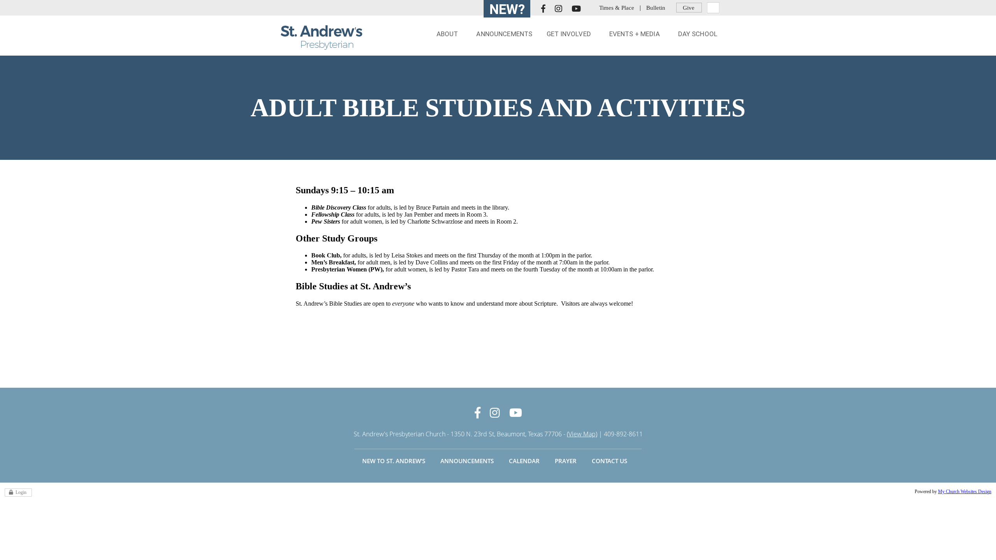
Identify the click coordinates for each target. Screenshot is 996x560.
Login (21, 492)
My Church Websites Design (964, 491)
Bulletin (655, 7)
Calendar (524, 461)
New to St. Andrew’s (393, 461)
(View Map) (582, 434)
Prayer (566, 461)
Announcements (467, 461)
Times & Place (616, 7)
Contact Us (609, 461)
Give (688, 7)
